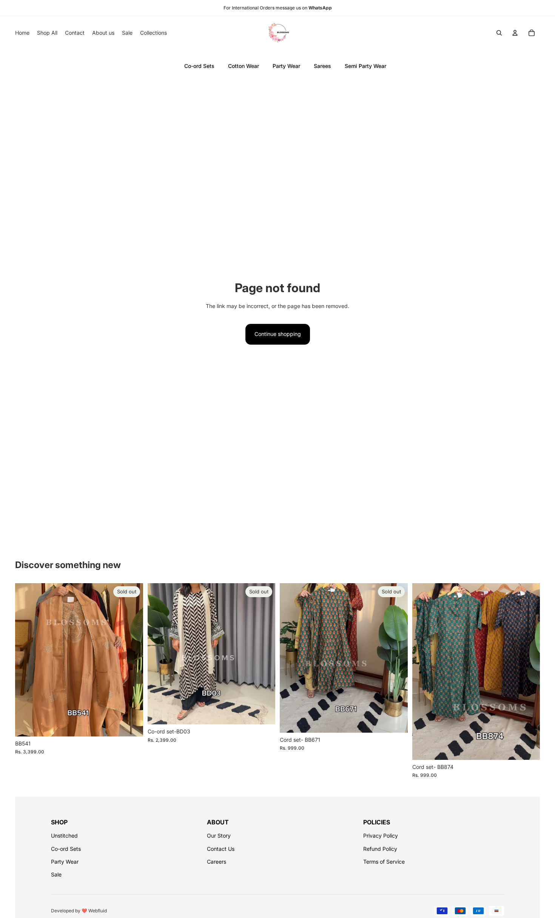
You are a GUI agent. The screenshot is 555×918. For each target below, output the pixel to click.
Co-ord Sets (199, 66)
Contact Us (220, 849)
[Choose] (528, 748)
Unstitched (64, 835)
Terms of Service (384, 861)
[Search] (499, 33)
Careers (216, 861)
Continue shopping (277, 334)
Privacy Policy (380, 835)
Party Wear (286, 66)
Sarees (322, 66)
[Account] (515, 33)
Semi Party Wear (365, 66)
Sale (56, 874)
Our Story (219, 835)
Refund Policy (380, 849)
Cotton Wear (243, 66)
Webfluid (97, 910)
